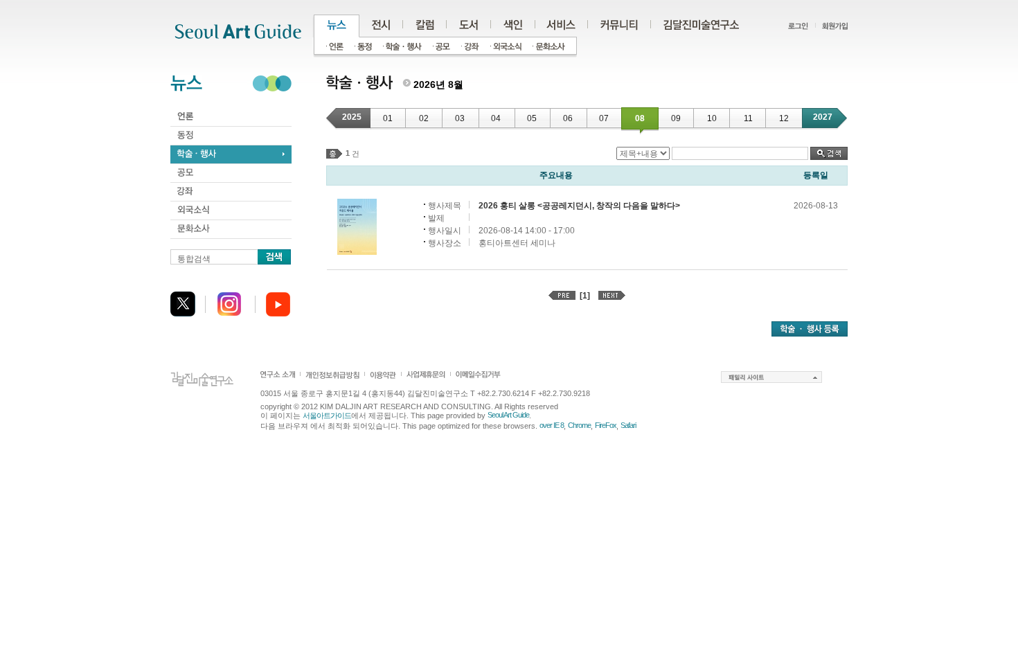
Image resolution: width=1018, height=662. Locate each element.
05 (532, 118)
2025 (351, 117)
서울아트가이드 (327, 415)
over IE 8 (551, 425)
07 (604, 118)
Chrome (579, 425)
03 (460, 118)
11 (748, 118)
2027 (822, 117)
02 (424, 118)
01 (388, 118)
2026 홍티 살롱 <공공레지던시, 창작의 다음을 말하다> (579, 206)
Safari (628, 425)
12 (784, 118)
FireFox (605, 425)
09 (676, 118)
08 (640, 118)
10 (712, 118)
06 (568, 118)
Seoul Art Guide (508, 415)
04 (496, 118)
